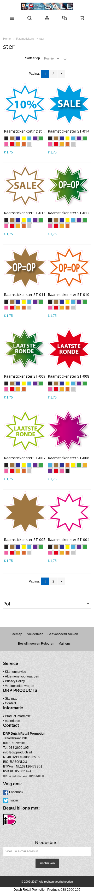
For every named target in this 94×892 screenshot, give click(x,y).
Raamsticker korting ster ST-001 (31, 131)
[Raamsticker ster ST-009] (25, 349)
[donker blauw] (17, 138)
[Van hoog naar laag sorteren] (65, 58)
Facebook (16, 792)
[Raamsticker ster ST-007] (25, 431)
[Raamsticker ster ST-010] (69, 267)
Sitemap (16, 634)
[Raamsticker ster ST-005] (25, 512)
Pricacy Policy (15, 681)
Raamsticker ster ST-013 (24, 212)
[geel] (23, 138)
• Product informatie (17, 716)
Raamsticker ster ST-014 (68, 131)
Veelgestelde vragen (19, 686)
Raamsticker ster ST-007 (24, 457)
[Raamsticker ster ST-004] (69, 512)
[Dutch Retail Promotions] (47, 6)
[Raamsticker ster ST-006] (69, 431)
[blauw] (29, 138)
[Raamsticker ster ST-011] (25, 267)
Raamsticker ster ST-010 (68, 294)
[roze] (6, 144)
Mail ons (64, 643)
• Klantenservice (14, 672)
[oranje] (17, 144)
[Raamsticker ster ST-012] (69, 186)
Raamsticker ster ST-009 (24, 376)
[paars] (35, 138)
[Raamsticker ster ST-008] (69, 349)
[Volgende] (61, 74)
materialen (12, 721)
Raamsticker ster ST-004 (68, 539)
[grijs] (29, 144)
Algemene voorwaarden (22, 676)
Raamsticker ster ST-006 (68, 457)
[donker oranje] (23, 144)
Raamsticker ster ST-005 (24, 539)
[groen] (40, 138)
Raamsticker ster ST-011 (24, 294)
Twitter (13, 800)
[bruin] (12, 138)
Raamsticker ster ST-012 (68, 212)
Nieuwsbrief (47, 842)
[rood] (12, 144)
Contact (10, 703)
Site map (11, 698)
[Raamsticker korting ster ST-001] (25, 104)
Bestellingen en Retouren (36, 643)
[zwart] (6, 138)
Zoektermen (34, 634)
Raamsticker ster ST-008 (68, 376)
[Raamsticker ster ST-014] (69, 104)
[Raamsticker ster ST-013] (25, 186)
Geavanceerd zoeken (63, 634)
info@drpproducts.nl (17, 752)
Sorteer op (32, 58)
